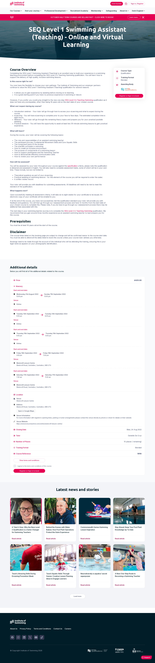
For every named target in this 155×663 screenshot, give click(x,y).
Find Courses (116, 4)
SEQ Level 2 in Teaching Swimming (79, 100)
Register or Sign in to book (129, 96)
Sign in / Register (137, 4)
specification (72, 166)
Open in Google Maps (26, 411)
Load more (77, 596)
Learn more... (134, 17)
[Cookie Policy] (126, 3)
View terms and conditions (29, 460)
